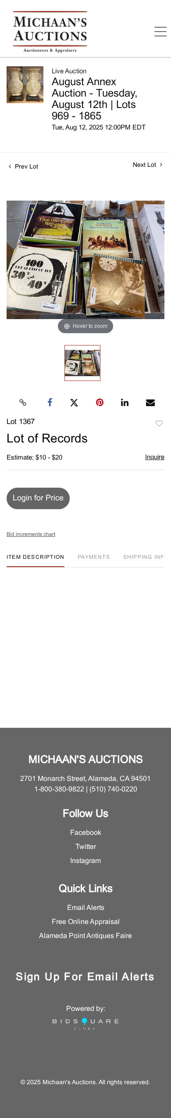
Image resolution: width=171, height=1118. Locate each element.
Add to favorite (159, 424)
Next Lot (145, 165)
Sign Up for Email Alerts (85, 977)
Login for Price (38, 498)
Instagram (85, 861)
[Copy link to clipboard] (23, 403)
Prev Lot (25, 167)
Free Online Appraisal (86, 922)
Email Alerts (85, 908)
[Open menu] (160, 31)
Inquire (154, 457)
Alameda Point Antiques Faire (85, 936)
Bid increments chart (31, 534)
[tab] (35, 560)
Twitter (85, 847)
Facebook (85, 833)
